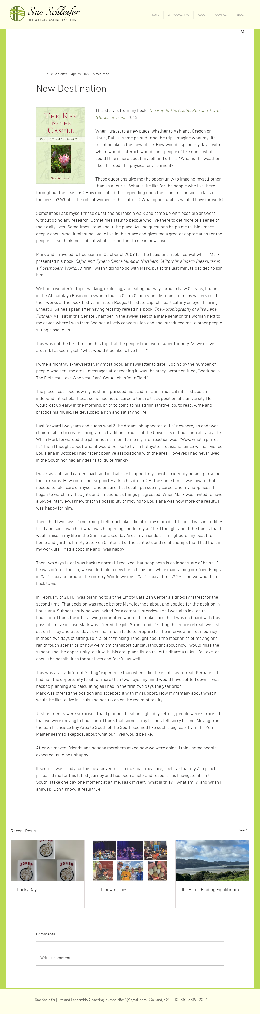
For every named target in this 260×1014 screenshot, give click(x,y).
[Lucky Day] (47, 860)
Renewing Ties (113, 890)
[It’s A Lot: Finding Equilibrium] (212, 860)
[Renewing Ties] (130, 860)
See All (244, 830)
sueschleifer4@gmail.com (126, 999)
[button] (242, 31)
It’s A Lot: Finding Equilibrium (210, 890)
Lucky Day (27, 890)
